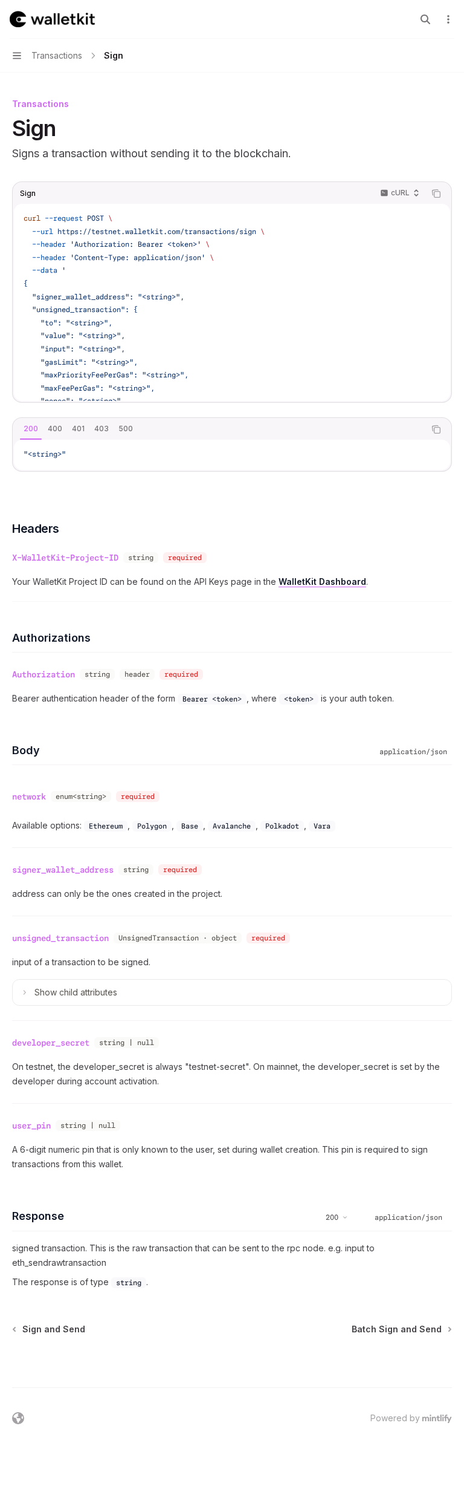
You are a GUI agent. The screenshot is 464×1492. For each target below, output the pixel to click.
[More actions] (448, 19)
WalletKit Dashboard (322, 581)
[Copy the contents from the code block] (436, 193)
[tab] (31, 429)
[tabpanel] (232, 455)
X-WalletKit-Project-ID (65, 557)
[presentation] (232, 302)
